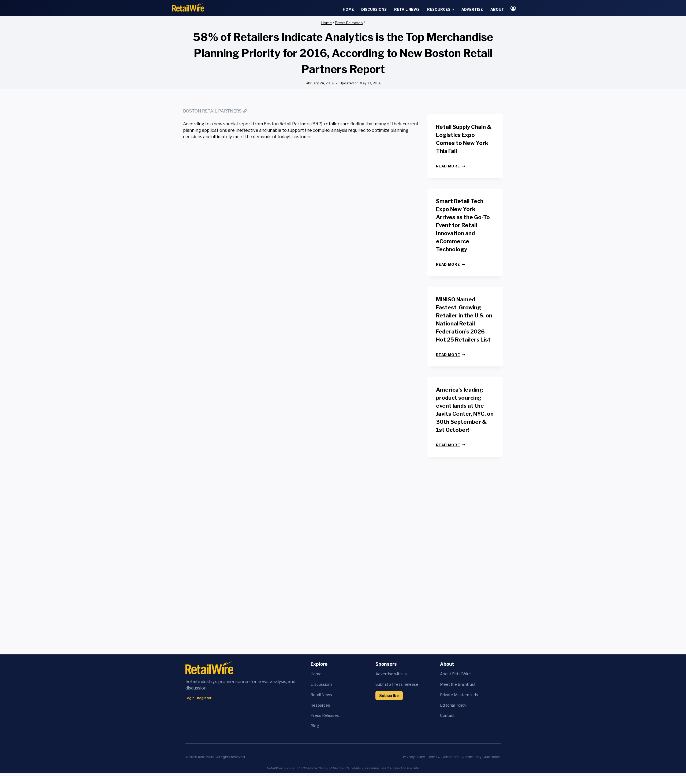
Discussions (374, 9)
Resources (320, 705)
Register (204, 698)
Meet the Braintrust (458, 684)
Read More (450, 166)
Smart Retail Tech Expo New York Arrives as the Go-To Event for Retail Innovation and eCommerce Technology (463, 225)
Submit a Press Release (396, 684)
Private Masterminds (459, 694)
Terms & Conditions (443, 757)
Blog (315, 725)
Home (348, 9)
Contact (447, 715)
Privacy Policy (414, 757)
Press (316, 715)
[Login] (513, 8)
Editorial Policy (453, 705)
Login (190, 698)
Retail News (407, 9)
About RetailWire (455, 674)
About (497, 9)
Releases (330, 715)
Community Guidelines (481, 757)
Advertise (472, 9)
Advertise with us (391, 674)
